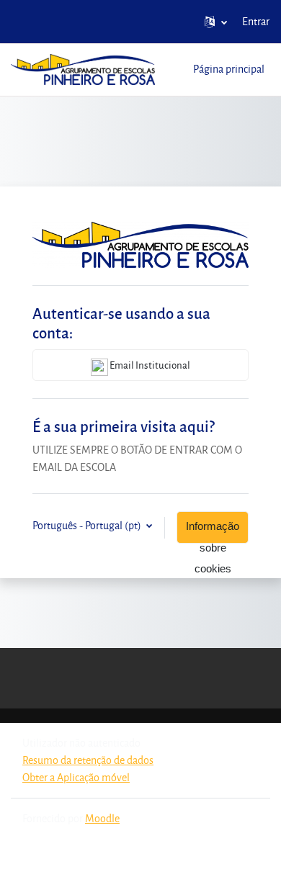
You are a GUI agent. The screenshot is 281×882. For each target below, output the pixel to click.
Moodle (102, 818)
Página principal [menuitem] (228, 68)
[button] (215, 21)
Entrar (255, 21)
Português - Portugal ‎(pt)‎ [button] (87, 525)
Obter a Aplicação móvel (76, 777)
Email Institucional (149, 365)
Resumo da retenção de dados (87, 760)
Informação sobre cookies (212, 532)
